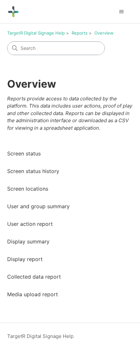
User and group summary (38, 206)
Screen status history (33, 171)
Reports (80, 33)
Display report (25, 259)
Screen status (24, 153)
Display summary (28, 241)
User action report (30, 224)
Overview (104, 33)
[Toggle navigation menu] (121, 12)
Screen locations (27, 188)
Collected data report (34, 276)
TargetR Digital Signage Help (36, 33)
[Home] (13, 12)
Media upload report (32, 294)
